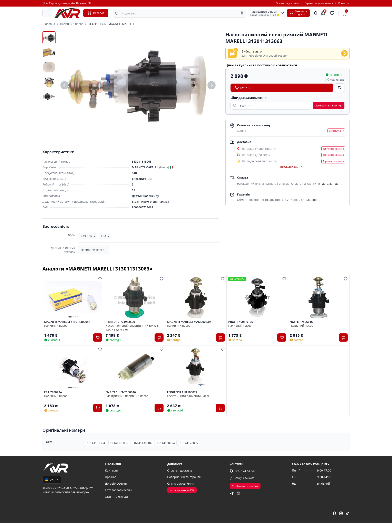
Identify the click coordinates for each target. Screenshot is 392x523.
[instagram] (341, 513)
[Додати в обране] (339, 87)
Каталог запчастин (118, 490)
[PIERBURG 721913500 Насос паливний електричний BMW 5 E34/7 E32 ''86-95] (135, 297)
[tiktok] (347, 513)
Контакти (344, 3)
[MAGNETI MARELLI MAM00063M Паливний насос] (196, 297)
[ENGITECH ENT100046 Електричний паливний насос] (135, 368)
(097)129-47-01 (245, 478)
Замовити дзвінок (247, 486)
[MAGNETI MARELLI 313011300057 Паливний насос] (73, 297)
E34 (103, 236)
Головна (49, 24)
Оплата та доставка (287, 3)
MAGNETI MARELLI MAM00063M (189, 322)
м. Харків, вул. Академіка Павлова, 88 (68, 3)
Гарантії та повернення (319, 3)
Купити (245, 87)
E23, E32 (86, 236)
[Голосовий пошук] (242, 13)
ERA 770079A (53, 392)
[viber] (238, 493)
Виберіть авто (252, 51)
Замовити (326, 105)
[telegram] (232, 493)
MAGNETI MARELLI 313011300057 (67, 322)
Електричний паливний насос (127, 396)
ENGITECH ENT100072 (182, 392)
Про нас (110, 477)
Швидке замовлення (248, 97)
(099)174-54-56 (245, 471)
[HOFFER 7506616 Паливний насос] (319, 297)
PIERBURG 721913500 (120, 322)
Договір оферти (116, 483)
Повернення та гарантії (184, 477)
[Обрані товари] (332, 13)
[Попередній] (64, 85)
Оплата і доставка (180, 470)
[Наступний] (211, 85)
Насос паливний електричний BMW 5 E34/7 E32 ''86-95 (132, 327)
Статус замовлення (180, 483)
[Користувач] (315, 13)
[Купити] (97, 337)
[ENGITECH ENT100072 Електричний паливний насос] (196, 368)
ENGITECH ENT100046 (121, 392)
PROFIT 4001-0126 (240, 322)
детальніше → (332, 184)
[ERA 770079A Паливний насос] (73, 368)
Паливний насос (71, 24)
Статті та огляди (116, 496)
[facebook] (334, 513)
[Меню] (46, 13)
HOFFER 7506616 (301, 322)
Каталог (98, 13)
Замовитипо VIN (301, 13)
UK (51, 480)
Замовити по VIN (184, 490)
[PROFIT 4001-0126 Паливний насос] (257, 297)
